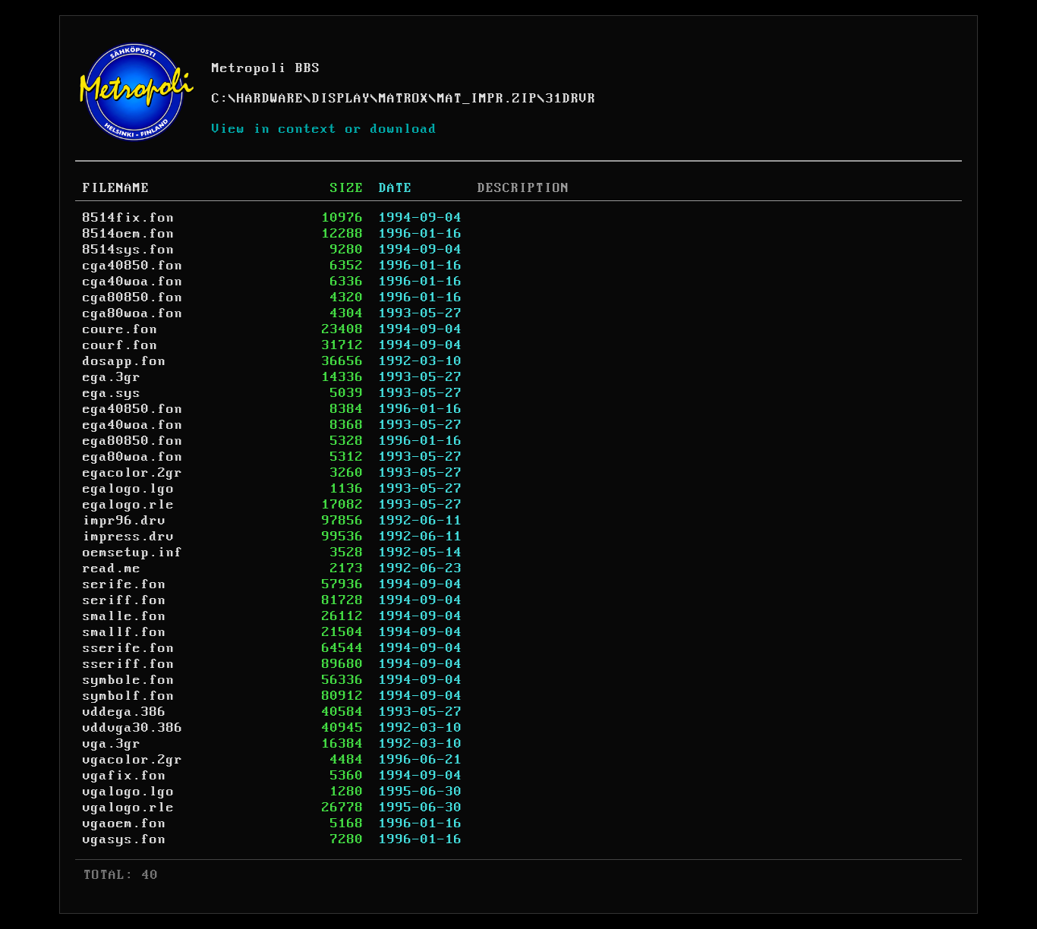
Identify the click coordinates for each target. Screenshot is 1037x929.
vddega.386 (124, 712)
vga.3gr (112, 743)
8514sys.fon (129, 249)
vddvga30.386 (133, 727)
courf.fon (120, 345)
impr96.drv (124, 520)
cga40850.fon (133, 265)
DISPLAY (341, 98)
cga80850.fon (133, 297)
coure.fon (120, 329)
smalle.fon (124, 616)
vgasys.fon (124, 839)
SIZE (347, 188)
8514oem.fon (129, 233)
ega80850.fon (133, 441)
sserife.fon (129, 648)
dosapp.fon (124, 361)
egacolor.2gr (133, 472)
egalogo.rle (129, 504)
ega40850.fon (133, 409)
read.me (112, 568)
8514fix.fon (129, 217)
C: (220, 98)
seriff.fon (124, 600)
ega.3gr (112, 377)
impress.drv (129, 536)
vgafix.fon (124, 775)
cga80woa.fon (133, 313)
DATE (395, 188)
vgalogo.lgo (129, 791)
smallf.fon (124, 632)
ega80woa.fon (133, 456)
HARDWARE (270, 98)
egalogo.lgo (129, 488)
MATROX (404, 98)
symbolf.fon (129, 696)
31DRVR (571, 98)
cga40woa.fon (133, 281)
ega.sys (112, 393)
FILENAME (116, 188)
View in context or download (324, 129)
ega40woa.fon (133, 425)
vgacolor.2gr (133, 759)
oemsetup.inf (133, 552)
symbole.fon (129, 680)
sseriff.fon (129, 664)
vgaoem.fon (124, 823)
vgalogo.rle (129, 807)
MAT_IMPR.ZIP (487, 98)
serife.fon (124, 584)
